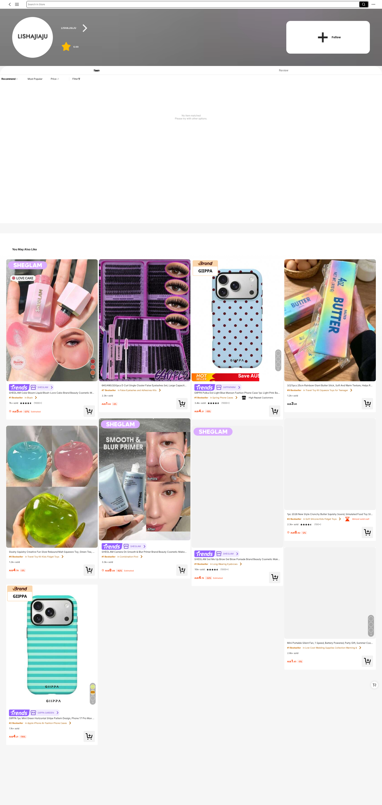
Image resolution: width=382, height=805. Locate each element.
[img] (237, 377)
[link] (32, 37)
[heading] (167, 28)
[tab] (94, 70)
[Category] (16, 4)
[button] (9, 4)
